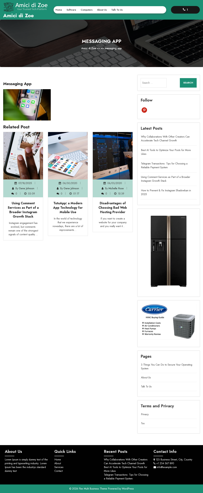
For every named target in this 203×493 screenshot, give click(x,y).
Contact (58, 471)
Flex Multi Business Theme (93, 488)
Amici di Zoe (18, 15)
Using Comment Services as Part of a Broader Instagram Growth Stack (23, 210)
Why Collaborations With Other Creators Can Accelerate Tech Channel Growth (165, 138)
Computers (86, 10)
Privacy (145, 414)
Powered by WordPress (121, 488)
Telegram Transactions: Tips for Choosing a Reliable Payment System (164, 165)
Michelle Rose (116, 188)
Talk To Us (117, 10)
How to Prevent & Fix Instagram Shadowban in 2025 (166, 192)
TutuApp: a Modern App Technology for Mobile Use (68, 207)
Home (59, 10)
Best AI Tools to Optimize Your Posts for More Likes (166, 152)
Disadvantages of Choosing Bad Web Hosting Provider (112, 207)
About (57, 463)
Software (71, 10)
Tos (143, 423)
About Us (102, 10)
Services (58, 467)
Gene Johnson (26, 188)
